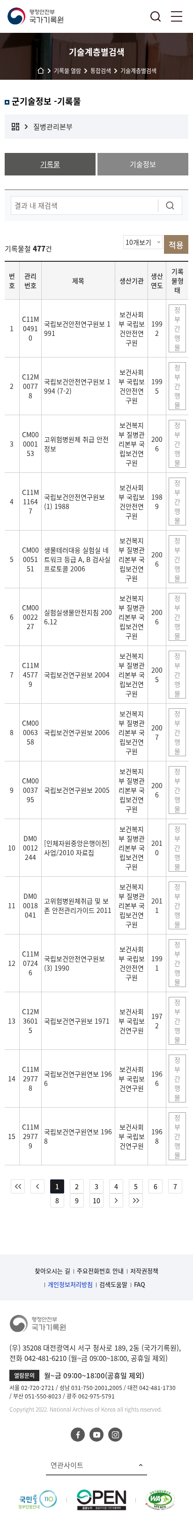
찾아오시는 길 (52, 1270)
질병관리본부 (53, 127)
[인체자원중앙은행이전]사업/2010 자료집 (77, 847)
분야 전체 (15, 126)
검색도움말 (113, 1284)
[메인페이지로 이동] (35, 16)
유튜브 (96, 1435)
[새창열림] (38, 1494)
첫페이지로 (18, 1186)
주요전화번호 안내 (100, 1270)
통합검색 (155, 16)
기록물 (50, 164)
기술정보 (143, 164)
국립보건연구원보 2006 (77, 732)
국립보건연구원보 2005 (77, 790)
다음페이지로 (116, 1200)
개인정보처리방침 (70, 1284)
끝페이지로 (136, 1200)
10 (96, 1200)
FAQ (139, 1284)
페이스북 (78, 1435)
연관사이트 (67, 1465)
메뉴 (176, 16)
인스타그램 (115, 1435)
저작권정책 (144, 1270)
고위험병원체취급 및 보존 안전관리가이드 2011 (77, 905)
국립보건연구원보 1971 (77, 1021)
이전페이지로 (37, 1186)
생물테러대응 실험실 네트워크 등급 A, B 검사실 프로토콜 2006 (77, 559)
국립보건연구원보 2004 (77, 674)
